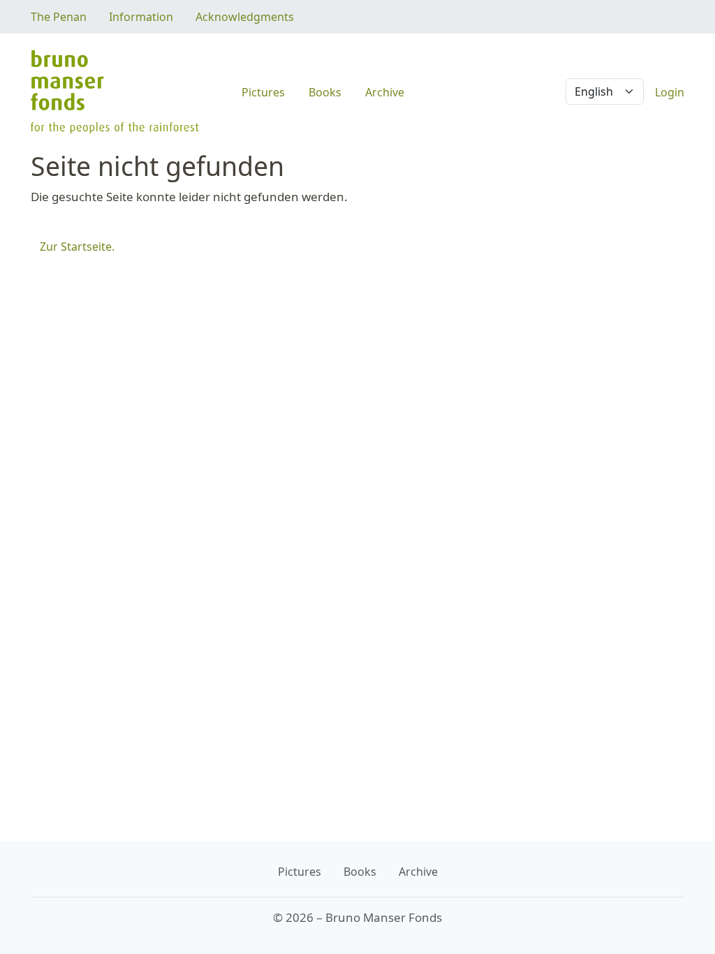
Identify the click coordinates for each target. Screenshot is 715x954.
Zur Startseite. (77, 246)
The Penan (59, 16)
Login (669, 92)
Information (141, 16)
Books (325, 92)
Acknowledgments (245, 16)
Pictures (263, 92)
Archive (384, 92)
